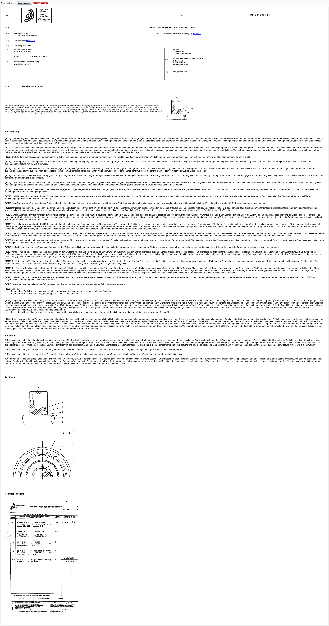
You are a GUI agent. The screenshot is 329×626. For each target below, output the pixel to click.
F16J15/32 (197, 34)
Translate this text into (8, 3)
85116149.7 (30, 41)
